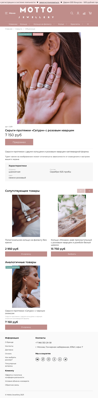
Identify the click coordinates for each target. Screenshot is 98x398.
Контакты (9, 346)
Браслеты (75, 24)
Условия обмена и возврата (17, 381)
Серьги (18, 29)
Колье (61, 24)
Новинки (13, 24)
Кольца (23, 24)
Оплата (8, 354)
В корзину (26, 254)
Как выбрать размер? (10, 358)
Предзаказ (19, 142)
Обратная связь (12, 385)
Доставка (9, 350)
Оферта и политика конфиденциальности (14, 376)
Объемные (30, 29)
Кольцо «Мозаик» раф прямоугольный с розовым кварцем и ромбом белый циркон (71, 242)
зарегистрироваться (46, 2)
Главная (8, 29)
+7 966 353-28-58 (43, 342)
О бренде (9, 342)
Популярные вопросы (10, 365)
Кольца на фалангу (42, 24)
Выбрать (72, 254)
